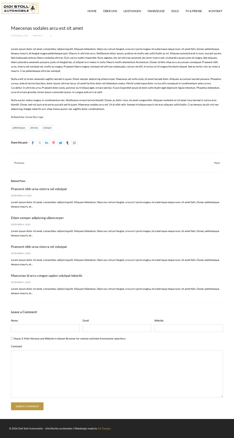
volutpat (47, 127)
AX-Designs (104, 428)
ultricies (34, 127)
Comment (16, 346)
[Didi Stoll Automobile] (20, 8)
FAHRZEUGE (156, 11)
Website (158, 321)
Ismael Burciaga (34, 116)
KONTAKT (215, 11)
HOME (92, 11)
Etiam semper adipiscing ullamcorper (37, 218)
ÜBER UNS (110, 11)
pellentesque (19, 127)
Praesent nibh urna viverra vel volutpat (39, 189)
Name (14, 321)
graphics (37, 35)
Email (86, 321)
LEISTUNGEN (132, 11)
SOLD (175, 11)
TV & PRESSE (193, 11)
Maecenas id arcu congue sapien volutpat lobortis (46, 275)
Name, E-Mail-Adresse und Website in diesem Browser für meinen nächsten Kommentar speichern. (70, 338)
